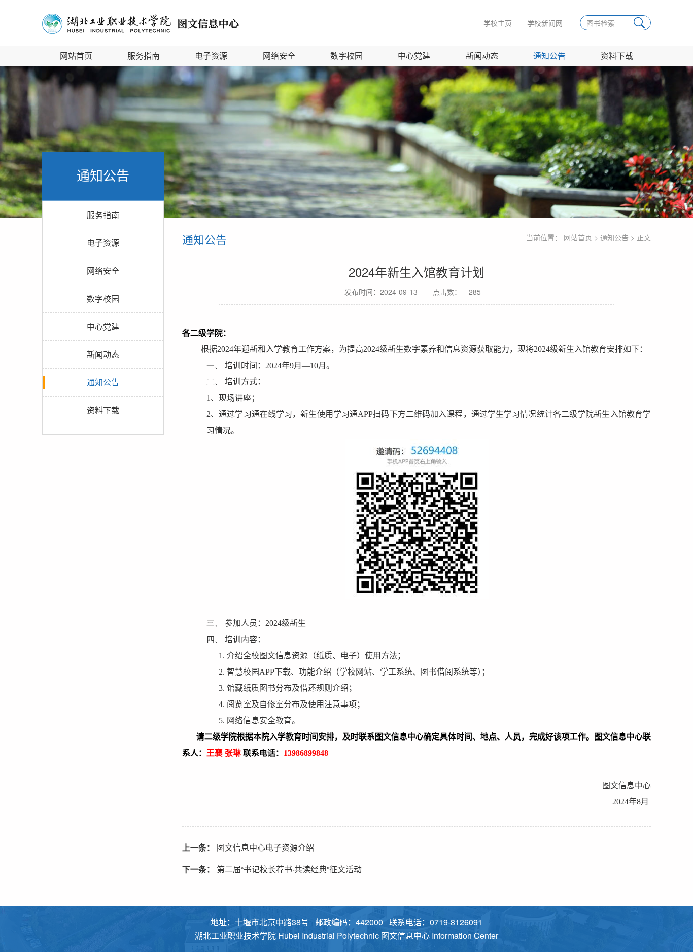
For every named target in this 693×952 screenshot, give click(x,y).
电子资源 (211, 55)
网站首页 (76, 55)
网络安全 (279, 55)
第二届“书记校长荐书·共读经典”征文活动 (272, 869)
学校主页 (497, 23)
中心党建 (414, 55)
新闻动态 (482, 55)
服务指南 (143, 55)
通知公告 (549, 55)
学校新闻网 (545, 23)
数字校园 (346, 55)
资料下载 (617, 55)
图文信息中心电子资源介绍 (248, 847)
